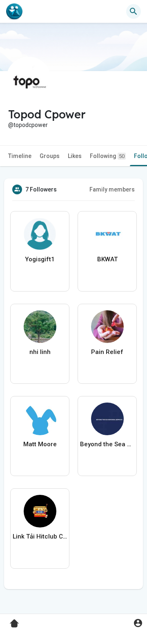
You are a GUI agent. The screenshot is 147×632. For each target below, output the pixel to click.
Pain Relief (107, 352)
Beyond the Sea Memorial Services (107, 444)
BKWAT (107, 259)
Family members (112, 189)
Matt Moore (40, 444)
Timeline (19, 156)
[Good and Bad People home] (14, 11)
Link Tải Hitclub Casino (40, 536)
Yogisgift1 (40, 259)
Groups (50, 156)
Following (107, 156)
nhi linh (40, 352)
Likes (75, 156)
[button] (138, 623)
